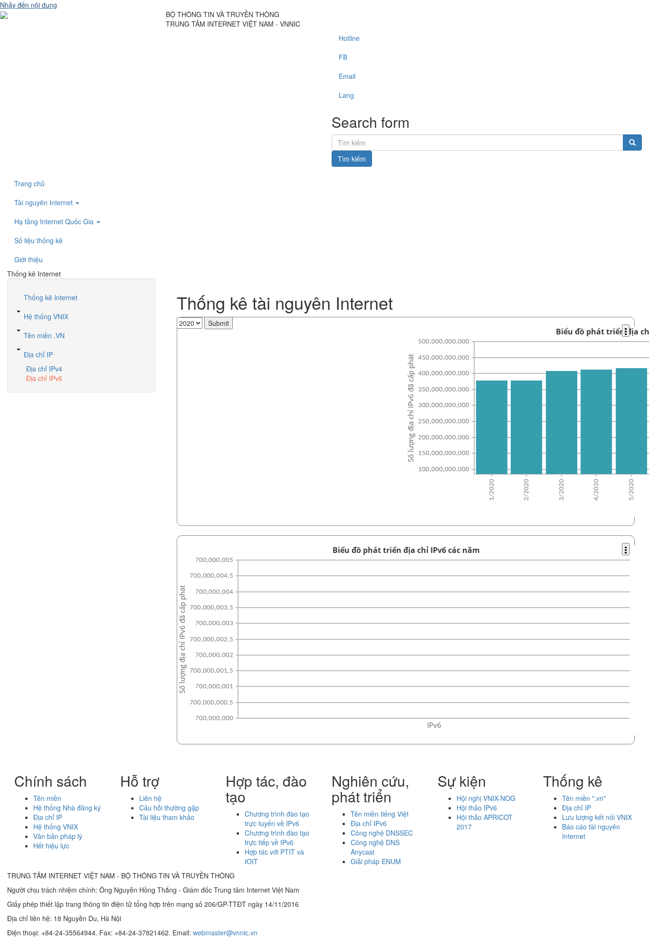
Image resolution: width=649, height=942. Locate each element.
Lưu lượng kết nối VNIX (597, 817)
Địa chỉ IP (38, 354)
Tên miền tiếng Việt (380, 813)
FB (343, 57)
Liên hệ (150, 798)
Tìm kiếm (352, 158)
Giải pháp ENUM (376, 861)
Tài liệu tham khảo (166, 817)
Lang (346, 95)
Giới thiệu (28, 259)
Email (347, 76)
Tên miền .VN (44, 335)
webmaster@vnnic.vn (225, 932)
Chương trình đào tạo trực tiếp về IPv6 (277, 837)
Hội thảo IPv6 (477, 807)
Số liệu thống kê (38, 240)
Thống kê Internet (50, 297)
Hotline (349, 38)
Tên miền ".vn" (584, 798)
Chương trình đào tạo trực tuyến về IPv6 (277, 818)
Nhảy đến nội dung (28, 5)
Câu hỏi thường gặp (169, 807)
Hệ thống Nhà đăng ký (67, 807)
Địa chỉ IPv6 (44, 378)
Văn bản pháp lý (57, 836)
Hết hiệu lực (51, 845)
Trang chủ (29, 183)
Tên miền (47, 798)
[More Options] (626, 330)
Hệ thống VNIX (46, 316)
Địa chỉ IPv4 (44, 368)
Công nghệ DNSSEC (382, 832)
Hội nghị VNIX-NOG (486, 798)
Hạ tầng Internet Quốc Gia (54, 221)
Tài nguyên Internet (44, 202)
